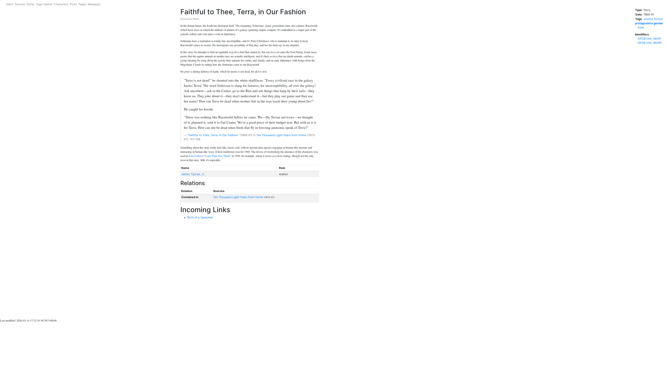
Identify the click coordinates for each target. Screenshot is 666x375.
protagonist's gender (649, 23)
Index (9, 4)
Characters (61, 4)
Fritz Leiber (195, 156)
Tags (39, 4)
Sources (20, 4)
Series (31, 4)
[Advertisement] (649, 100)
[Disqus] (249, 269)
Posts (73, 4)
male (641, 27)
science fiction (653, 19)
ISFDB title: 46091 (649, 38)
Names (48, 4)
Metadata (94, 4)
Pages (82, 4)
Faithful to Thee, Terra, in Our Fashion (213, 135)
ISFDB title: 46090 (650, 42)
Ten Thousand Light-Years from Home (281, 135)
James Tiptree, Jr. (193, 174)
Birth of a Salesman (200, 217)
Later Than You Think (217, 156)
